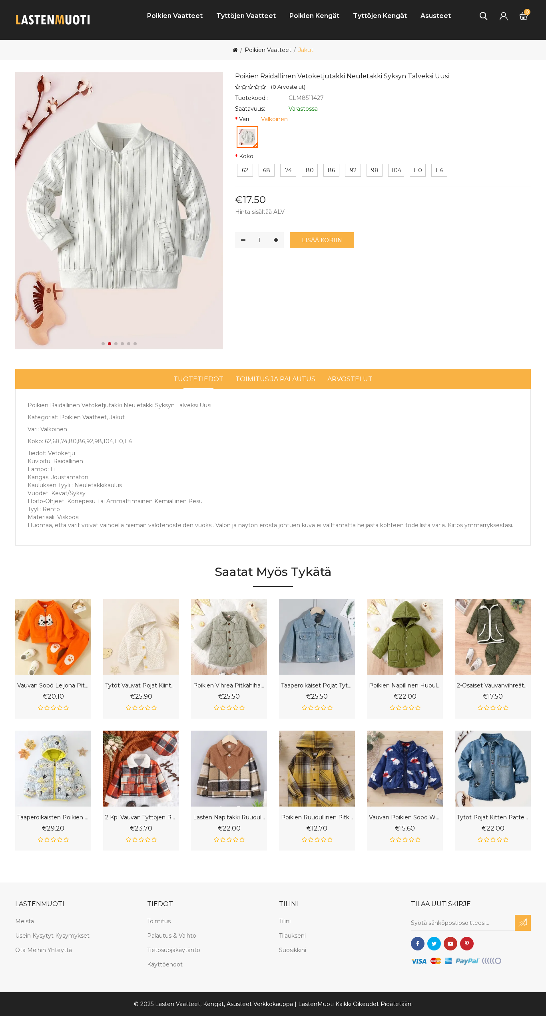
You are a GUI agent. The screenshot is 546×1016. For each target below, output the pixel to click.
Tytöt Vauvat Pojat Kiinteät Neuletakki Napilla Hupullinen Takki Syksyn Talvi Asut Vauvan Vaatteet (141, 686)
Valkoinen (274, 119)
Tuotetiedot (198, 379)
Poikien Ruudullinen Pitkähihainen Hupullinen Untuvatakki (317, 818)
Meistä (24, 921)
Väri (244, 119)
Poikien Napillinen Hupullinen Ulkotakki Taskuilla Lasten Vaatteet (405, 686)
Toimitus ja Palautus (275, 379)
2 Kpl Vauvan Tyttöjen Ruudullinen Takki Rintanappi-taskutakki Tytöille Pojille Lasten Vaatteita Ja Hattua (141, 818)
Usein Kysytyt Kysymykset (52, 935)
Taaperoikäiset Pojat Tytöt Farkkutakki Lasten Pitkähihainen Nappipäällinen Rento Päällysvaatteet (317, 686)
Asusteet (435, 16)
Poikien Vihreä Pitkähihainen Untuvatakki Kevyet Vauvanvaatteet (229, 686)
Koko (246, 156)
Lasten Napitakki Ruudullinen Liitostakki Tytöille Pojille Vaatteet (229, 818)
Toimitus (159, 921)
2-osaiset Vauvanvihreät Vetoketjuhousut (493, 686)
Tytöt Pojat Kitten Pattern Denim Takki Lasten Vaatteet (493, 818)
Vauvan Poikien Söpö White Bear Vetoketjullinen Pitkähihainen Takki (405, 818)
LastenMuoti (316, 1004)
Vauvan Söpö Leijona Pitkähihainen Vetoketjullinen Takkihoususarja (53, 686)
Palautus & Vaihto (171, 935)
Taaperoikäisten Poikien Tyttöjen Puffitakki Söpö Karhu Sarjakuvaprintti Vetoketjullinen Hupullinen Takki (53, 818)
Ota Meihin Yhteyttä (43, 950)
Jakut (305, 50)
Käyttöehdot (165, 964)
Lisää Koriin (322, 240)
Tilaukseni (292, 935)
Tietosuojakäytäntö (173, 950)
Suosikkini (292, 950)
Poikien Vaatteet (175, 16)
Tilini (285, 921)
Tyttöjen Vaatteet (246, 16)
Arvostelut (350, 379)
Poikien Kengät (314, 16)
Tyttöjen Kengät (380, 16)
